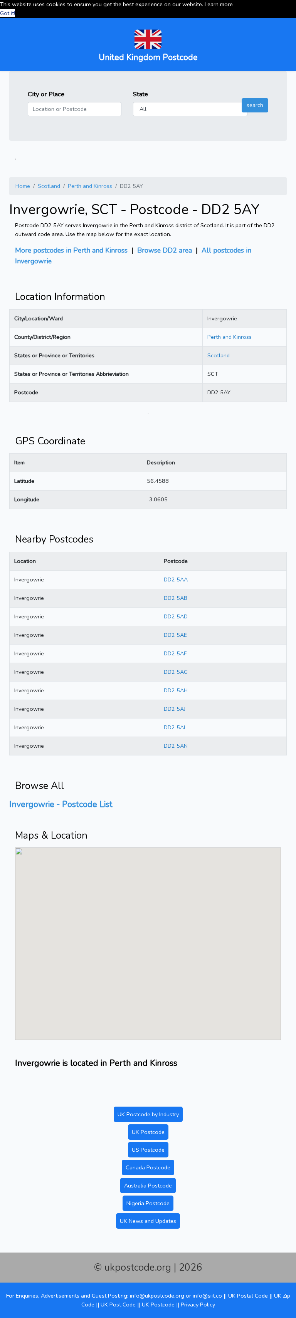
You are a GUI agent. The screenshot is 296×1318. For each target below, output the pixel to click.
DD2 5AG (176, 672)
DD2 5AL (175, 727)
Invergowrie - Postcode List (61, 804)
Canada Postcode (148, 1167)
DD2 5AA (176, 579)
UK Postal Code (248, 1296)
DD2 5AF (175, 653)
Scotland (49, 186)
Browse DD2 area (164, 250)
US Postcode (148, 1150)
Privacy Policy (198, 1304)
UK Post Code (118, 1304)
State (140, 94)
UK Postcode (148, 1132)
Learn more (219, 4)
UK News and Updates (148, 1221)
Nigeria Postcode (148, 1203)
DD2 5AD (176, 616)
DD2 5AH (176, 690)
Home (22, 186)
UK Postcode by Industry (148, 1114)
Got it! (7, 13)
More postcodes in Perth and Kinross (71, 250)
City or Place (46, 94)
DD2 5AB (175, 598)
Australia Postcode (148, 1185)
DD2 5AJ (174, 709)
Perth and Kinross (90, 186)
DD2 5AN (176, 746)
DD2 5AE (175, 635)
